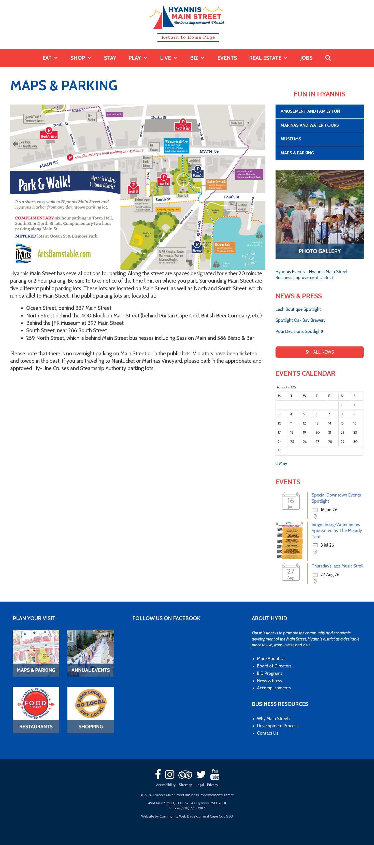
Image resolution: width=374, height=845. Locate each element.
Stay (110, 58)
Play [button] (134, 58)
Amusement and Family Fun (310, 111)
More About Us (271, 658)
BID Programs (269, 673)
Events (227, 58)
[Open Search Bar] (328, 58)
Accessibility (166, 784)
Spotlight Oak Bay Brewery (301, 320)
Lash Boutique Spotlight (298, 309)
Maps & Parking (297, 152)
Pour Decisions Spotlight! (299, 331)
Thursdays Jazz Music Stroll (337, 566)
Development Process (277, 725)
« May (281, 463)
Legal (200, 784)
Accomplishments (274, 687)
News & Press (269, 680)
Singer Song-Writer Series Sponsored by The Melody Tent (337, 530)
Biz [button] (194, 58)
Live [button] (165, 58)
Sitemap (185, 784)
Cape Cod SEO (221, 816)
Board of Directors (274, 665)
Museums (291, 138)
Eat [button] (47, 58)
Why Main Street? (274, 718)
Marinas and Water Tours (310, 125)
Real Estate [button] (265, 58)
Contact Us (267, 733)
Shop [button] (77, 58)
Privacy (212, 784)
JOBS (306, 58)
